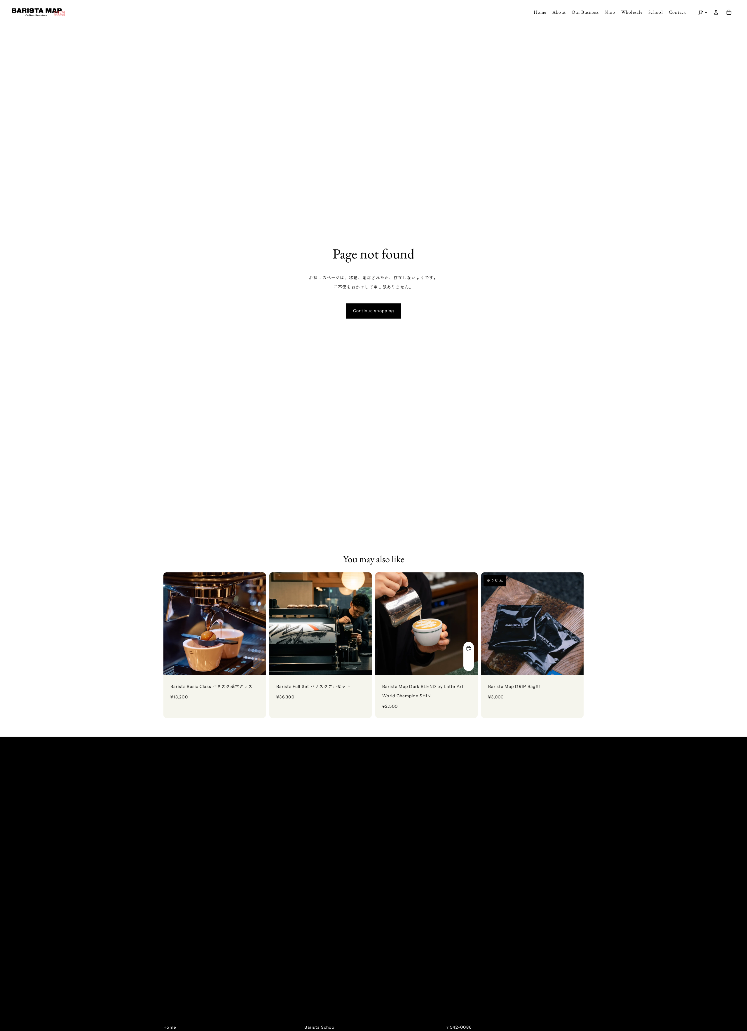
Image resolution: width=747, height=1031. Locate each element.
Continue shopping (373, 310)
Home (169, 1027)
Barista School (320, 1027)
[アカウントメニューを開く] (716, 12)
